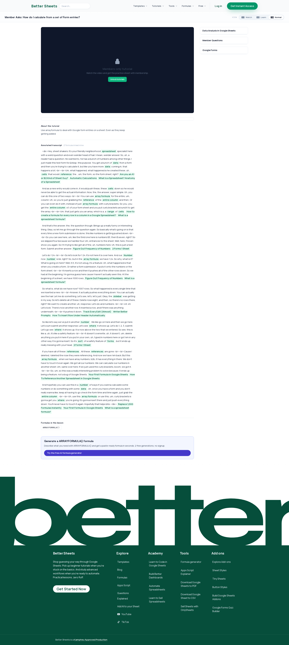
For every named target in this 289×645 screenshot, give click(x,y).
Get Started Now (71, 588)
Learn (263, 17)
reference (66, 174)
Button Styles (219, 587)
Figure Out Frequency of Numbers (91, 248)
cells (44, 174)
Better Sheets (44, 6)
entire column (110, 199)
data (115, 162)
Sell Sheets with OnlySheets (189, 608)
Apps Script (123, 585)
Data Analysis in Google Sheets (218, 30)
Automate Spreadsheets (157, 587)
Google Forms (209, 50)
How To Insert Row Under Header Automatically (78, 315)
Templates (139, 6)
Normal (278, 17)
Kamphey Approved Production (90, 639)
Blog (119, 569)
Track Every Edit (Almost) (97, 311)
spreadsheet (109, 151)
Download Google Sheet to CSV (190, 596)
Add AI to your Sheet (128, 606)
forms (110, 341)
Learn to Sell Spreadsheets (157, 599)
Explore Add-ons (221, 562)
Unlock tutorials (117, 79)
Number (128, 255)
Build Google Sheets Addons (223, 597)
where (92, 325)
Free (201, 6)
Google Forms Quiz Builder (222, 609)
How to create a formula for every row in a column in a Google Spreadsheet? (88, 213)
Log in (218, 6)
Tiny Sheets (219, 578)
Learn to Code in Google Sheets (158, 563)
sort (80, 341)
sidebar (117, 296)
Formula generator (191, 562)
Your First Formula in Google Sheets (108, 374)
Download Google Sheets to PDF (190, 584)
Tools (172, 6)
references (73, 351)
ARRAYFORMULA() (51, 427)
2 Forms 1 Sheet (120, 248)
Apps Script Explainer (187, 572)
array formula (102, 196)
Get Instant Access (242, 6)
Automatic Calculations (83, 178)
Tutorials (156, 6)
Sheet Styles (219, 570)
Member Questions (212, 40)
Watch (249, 17)
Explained (122, 598)
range (110, 211)
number (51, 259)
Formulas (186, 6)
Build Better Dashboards (156, 575)
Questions (123, 593)
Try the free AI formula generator (64, 452)
